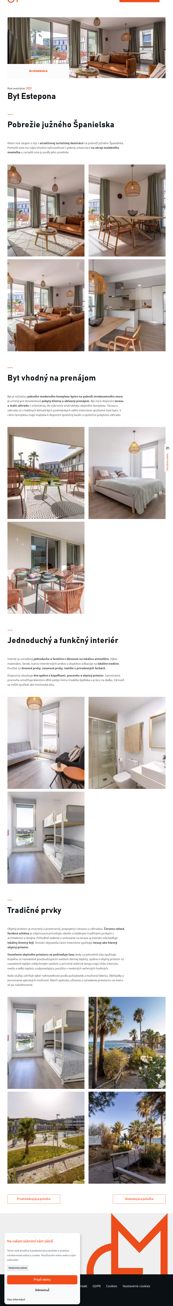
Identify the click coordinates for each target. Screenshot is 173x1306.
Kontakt (81, 1286)
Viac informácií (16, 1299)
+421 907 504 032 (38, 1237)
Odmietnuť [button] (42, 1290)
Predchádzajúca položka (34, 1199)
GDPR (97, 1286)
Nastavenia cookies (18, 1268)
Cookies (111, 1286)
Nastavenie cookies (136, 1286)
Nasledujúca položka (139, 1199)
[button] (42, 1279)
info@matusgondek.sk (45, 1250)
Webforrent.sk (21, 1298)
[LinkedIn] (167, 448)
